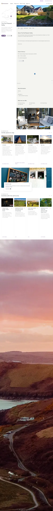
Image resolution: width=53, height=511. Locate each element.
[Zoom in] (52, 80)
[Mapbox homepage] (18, 83)
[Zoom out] (52, 81)
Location (21, 28)
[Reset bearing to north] (52, 83)
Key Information (26, 28)
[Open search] (51, 3)
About (19, 28)
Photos (33, 28)
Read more (20, 43)
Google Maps (20, 60)
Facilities (30, 28)
